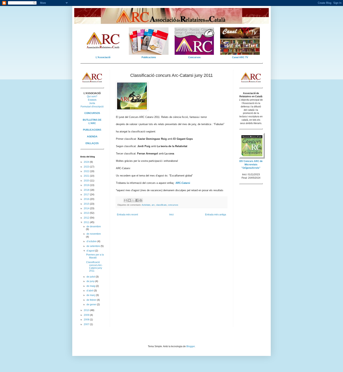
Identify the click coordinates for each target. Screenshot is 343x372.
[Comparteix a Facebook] (137, 200)
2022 (87, 171)
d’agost (91, 250)
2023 (87, 166)
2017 (87, 194)
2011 (87, 222)
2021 (87, 175)
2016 (87, 199)
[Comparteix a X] (133, 200)
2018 (87, 190)
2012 (87, 217)
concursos (173, 205)
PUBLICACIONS (92, 129)
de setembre (94, 246)
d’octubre (92, 241)
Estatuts (92, 99)
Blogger (190, 346)
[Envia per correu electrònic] (126, 200)
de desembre (94, 226)
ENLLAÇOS (92, 143)
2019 (87, 185)
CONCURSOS (92, 113)
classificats (161, 205)
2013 (87, 213)
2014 (87, 208)
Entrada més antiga (215, 214)
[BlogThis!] (129, 200)
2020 (87, 180)
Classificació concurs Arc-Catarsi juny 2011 (94, 266)
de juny (91, 281)
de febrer (92, 300)
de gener (92, 304)
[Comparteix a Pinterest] (141, 200)
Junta (92, 103)
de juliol (91, 276)
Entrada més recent (127, 214)
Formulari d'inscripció (92, 106)
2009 (87, 315)
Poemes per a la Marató (95, 256)
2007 (87, 324)
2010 (87, 310)
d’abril (90, 290)
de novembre (94, 233)
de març (91, 295)
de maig (91, 286)
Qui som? (92, 96)
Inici (171, 214)
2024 (87, 162)
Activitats (146, 205)
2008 (87, 319)
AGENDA (92, 136)
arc (153, 205)
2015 (87, 203)
